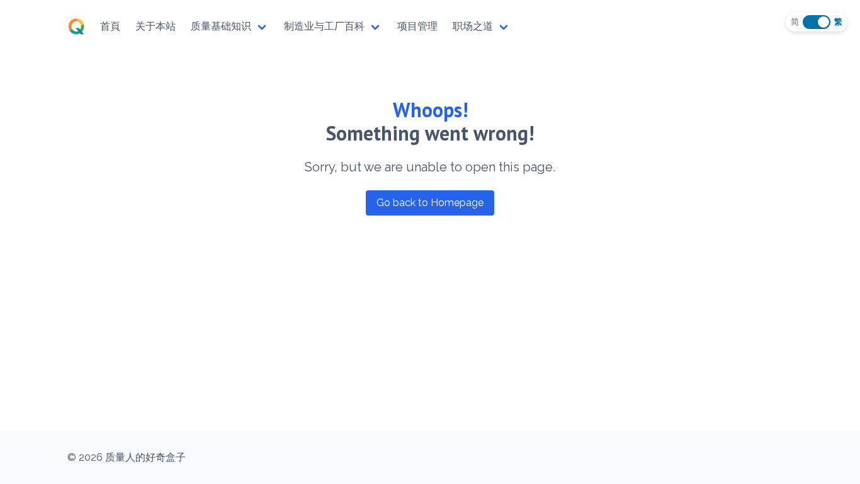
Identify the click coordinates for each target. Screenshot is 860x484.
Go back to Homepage (430, 203)
